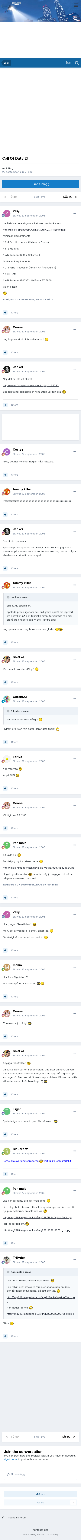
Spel (30, 171)
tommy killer (22, 489)
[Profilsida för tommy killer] (7, 491)
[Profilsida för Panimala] (7, 845)
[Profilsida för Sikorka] (7, 659)
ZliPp (9, 168)
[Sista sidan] (76, 197)
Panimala (19, 843)
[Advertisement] (40, 111)
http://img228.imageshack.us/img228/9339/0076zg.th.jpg (36, 1230)
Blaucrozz (20, 1149)
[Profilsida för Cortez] (7, 452)
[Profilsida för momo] (7, 967)
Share (41, 1494)
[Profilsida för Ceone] (7, 329)
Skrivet (29, 215)
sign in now (10, 1459)
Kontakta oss (40, 1529)
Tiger (17, 1109)
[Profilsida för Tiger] (7, 1111)
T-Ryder (19, 1258)
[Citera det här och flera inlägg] (5, 312)
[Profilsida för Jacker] (7, 369)
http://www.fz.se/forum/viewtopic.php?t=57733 (31, 385)
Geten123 (20, 697)
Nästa (67, 196)
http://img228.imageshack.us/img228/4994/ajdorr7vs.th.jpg (38, 1217)
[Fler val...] (74, 213)
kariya (17, 757)
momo (17, 965)
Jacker (18, 367)
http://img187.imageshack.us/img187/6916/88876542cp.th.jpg (38, 867)
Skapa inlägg (40, 184)
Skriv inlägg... (18, 1474)
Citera (14, 312)
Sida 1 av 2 (40, 196)
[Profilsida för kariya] (7, 759)
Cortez (18, 449)
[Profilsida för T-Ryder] (7, 1260)
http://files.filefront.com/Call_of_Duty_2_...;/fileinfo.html (34, 229)
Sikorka (18, 657)
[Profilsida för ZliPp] (7, 213)
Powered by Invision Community (40, 1534)
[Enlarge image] (5, 293)
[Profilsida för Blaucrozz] (7, 1151)
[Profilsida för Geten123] (7, 699)
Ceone (18, 327)
